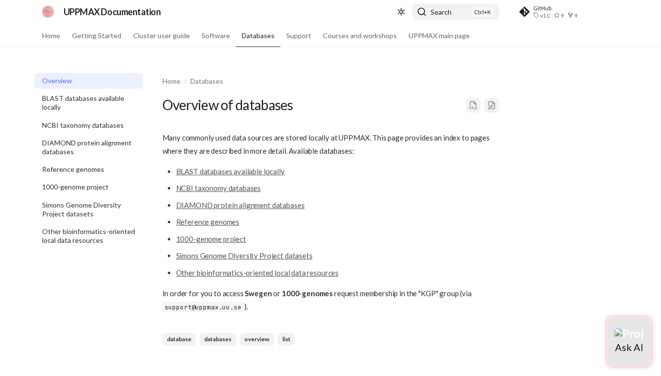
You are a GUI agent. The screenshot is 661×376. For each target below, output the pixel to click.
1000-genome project (211, 239)
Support (298, 35)
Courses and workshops (360, 35)
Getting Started (96, 35)
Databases (258, 35)
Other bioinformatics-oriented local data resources (257, 272)
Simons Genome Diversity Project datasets (244, 255)
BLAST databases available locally (230, 171)
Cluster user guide (161, 35)
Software (216, 35)
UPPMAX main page (439, 35)
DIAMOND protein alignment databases (240, 205)
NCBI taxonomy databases (218, 188)
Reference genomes (207, 221)
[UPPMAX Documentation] (48, 12)
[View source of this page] (473, 105)
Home (51, 35)
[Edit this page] (491, 105)
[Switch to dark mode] (401, 12)
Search (441, 12)
